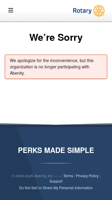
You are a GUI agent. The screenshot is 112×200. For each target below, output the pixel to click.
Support (56, 181)
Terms (68, 175)
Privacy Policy (87, 175)
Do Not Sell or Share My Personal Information (56, 187)
